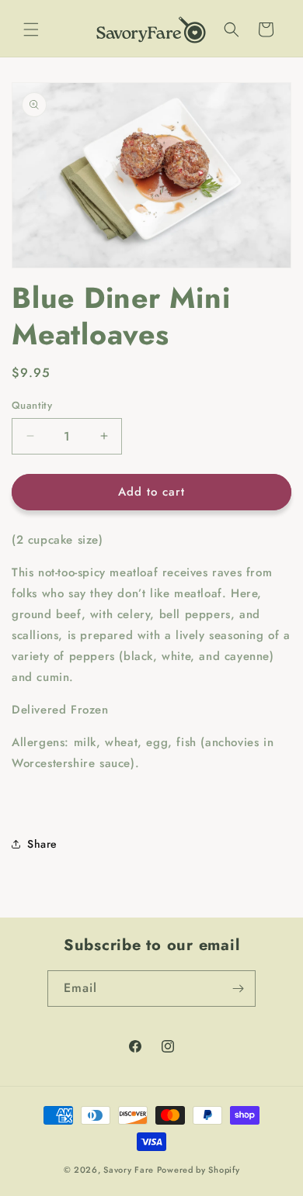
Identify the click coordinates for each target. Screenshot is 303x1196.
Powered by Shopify (198, 1169)
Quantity (32, 405)
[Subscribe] (238, 988)
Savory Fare (128, 1169)
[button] (31, 29)
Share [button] (42, 844)
